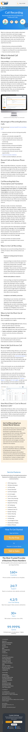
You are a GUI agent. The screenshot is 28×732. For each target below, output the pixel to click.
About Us (4, 641)
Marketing (18, 728)
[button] (14, 7)
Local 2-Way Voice (6, 660)
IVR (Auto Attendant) (7, 680)
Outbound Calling (6, 661)
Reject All (14, 724)
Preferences (11, 728)
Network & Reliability (7, 642)
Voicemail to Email (6, 683)
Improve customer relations (9, 154)
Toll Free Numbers (6, 658)
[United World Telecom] (4, 3)
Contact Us (4, 652)
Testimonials (5, 647)
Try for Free (14, 537)
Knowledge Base (6, 649)
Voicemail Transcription (7, 686)
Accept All (9, 721)
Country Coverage (6, 644)
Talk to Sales (14, 551)
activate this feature (20, 356)
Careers (4, 651)
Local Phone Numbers (7, 662)
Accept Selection (17, 721)
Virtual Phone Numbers (7, 657)
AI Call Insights (15, 380)
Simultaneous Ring (6, 684)
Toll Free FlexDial (6, 665)
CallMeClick (5, 670)
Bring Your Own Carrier (7, 667)
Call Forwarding (6, 668)
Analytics (18, 726)
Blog (3, 648)
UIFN (3, 664)
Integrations (5, 674)
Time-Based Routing (7, 678)
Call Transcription (6, 687)
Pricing (4, 645)
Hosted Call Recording (7, 677)
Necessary (11, 726)
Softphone (4, 681)
